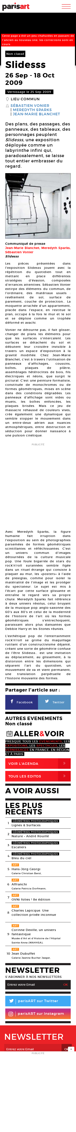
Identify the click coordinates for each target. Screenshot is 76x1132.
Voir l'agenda (37, 763)
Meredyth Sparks (32, 110)
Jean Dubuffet (23, 953)
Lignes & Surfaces (26, 825)
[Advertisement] (38, 485)
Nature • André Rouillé (30, 836)
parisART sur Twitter (33, 1001)
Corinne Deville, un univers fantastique (34, 932)
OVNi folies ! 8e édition (31, 899)
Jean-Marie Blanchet (36, 114)
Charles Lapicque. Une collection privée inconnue (34, 913)
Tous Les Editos (37, 776)
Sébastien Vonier (30, 106)
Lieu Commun (25, 99)
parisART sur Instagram (41, 1013)
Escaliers (19, 847)
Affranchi (19, 884)
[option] (38, 206)
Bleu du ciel (21, 858)
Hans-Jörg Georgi (26, 869)
